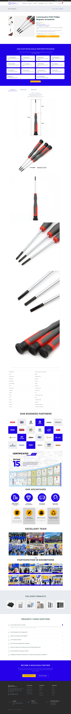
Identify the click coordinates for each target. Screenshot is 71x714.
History (53, 690)
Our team (53, 689)
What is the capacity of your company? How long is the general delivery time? (26, 647)
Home (54, 8)
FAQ (40, 690)
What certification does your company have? (19, 632)
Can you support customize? (16, 639)
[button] (14, 26)
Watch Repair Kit (29, 692)
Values (53, 693)
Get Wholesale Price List (29, 675)
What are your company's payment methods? (19, 635)
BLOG (46, 3)
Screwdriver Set (29, 689)
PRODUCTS (25, 3)
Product (57, 8)
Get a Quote (48, 36)
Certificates (53, 692)
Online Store (41, 692)
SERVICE (35, 3)
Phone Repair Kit (29, 687)
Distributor (41, 3)
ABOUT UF (30, 3)
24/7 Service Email (34, 702)
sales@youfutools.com (34, 703)
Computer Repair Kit (30, 693)
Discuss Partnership (43, 675)
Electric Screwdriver (30, 690)
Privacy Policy (41, 695)
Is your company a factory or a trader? (18, 624)
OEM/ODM (40, 687)
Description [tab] (12, 89)
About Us (53, 687)
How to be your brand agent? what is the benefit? (20, 643)
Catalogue (40, 689)
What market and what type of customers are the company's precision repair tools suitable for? (29, 654)
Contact (51, 3)
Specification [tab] (23, 89)
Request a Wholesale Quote (35, 81)
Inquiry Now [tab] (33, 89)
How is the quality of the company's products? (19, 650)
